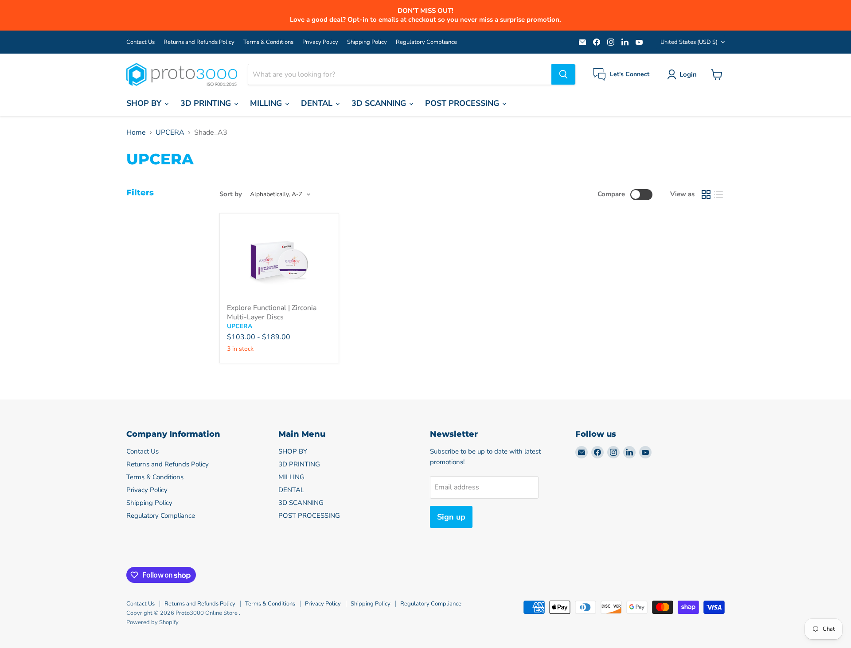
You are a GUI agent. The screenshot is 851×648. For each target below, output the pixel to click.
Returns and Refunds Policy (199, 42)
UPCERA (170, 132)
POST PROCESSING (463, 103)
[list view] (718, 194)
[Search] (563, 74)
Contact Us (140, 42)
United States (689, 42)
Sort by (230, 194)
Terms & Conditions (268, 42)
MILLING (267, 103)
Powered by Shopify (152, 622)
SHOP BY (145, 103)
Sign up (451, 517)
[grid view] (706, 194)
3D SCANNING (379, 103)
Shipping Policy (367, 42)
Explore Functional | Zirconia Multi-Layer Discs (271, 312)
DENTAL (318, 103)
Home (136, 132)
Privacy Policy (320, 42)
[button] (683, 74)
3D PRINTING (206, 103)
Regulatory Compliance (426, 42)
